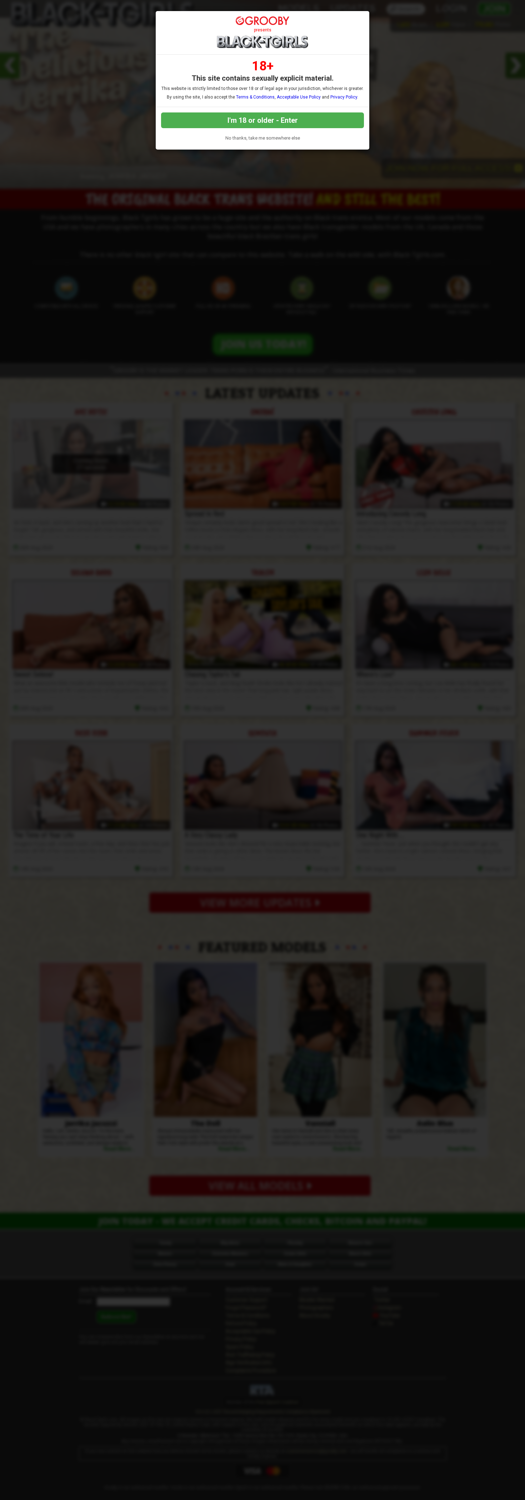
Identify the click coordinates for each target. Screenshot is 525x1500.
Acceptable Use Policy (299, 97)
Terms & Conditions (255, 97)
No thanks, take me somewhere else (262, 138)
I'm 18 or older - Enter (263, 120)
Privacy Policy (343, 97)
